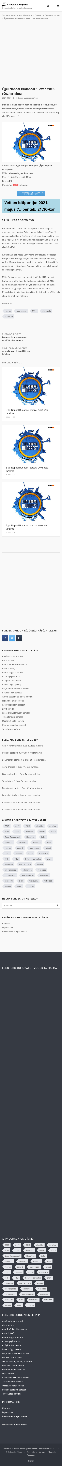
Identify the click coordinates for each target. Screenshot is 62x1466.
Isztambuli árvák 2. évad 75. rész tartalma (21, 795)
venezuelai (33, 880)
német (48, 848)
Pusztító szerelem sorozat (14, 724)
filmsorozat (30, 837)
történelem (44, 875)
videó (19, 886)
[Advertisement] (31, 53)
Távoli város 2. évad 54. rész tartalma (19, 781)
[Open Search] (48, 6)
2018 (28, 826)
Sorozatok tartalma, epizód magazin (17, 15)
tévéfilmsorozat (28, 875)
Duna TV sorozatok (12, 837)
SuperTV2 (9, 864)
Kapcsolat (6, 923)
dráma (53, 831)
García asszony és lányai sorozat (17, 696)
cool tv (42, 831)
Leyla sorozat (8, 708)
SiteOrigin (31, 1455)
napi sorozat (21, 311)
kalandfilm (23, 842)
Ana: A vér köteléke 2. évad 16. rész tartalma (22, 745)
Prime (30, 853)
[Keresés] (57, 905)
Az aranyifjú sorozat (11, 676)
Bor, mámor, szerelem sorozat (16, 688)
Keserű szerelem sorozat (13, 704)
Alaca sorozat (8, 660)
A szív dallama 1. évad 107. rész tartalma (21, 809)
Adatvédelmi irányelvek (36, 1452)
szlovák (40, 864)
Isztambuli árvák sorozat (13, 700)
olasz (7, 853)
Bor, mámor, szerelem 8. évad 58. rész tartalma (24, 759)
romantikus (43, 853)
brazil (17, 831)
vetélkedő (48, 880)
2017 (17, 826)
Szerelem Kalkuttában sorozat (16, 712)
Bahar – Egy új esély (11, 684)
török (21, 880)
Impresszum (7, 927)
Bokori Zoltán (20, 1424)
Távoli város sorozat (11, 728)
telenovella (46, 311)
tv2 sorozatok (10, 875)
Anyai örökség (8, 668)
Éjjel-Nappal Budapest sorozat (47, 15)
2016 (7, 826)
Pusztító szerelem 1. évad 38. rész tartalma (22, 752)
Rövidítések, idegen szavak (14, 931)
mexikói (20, 848)
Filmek (31, 1460)
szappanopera (25, 864)
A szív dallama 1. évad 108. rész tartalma (21, 802)
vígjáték (31, 886)
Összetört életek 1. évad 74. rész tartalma (21, 774)
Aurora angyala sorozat (13, 672)
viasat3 (8, 886)
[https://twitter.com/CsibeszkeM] (12, 638)
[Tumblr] (19, 638)
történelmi (9, 880)
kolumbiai (37, 842)
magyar (8, 311)
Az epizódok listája (31, 193)
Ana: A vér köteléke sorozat (14, 664)
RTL (6, 859)
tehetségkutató (11, 870)
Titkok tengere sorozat (12, 716)
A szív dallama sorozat (12, 656)
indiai (43, 837)
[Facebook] (5, 638)
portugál (19, 853)
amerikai (52, 826)
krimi (49, 842)
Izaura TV (9, 842)
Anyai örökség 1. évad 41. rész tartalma (20, 766)
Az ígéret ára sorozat (11, 680)
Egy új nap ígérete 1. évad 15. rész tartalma (22, 788)
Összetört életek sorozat (13, 720)
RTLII (34, 311)
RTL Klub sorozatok (33, 859)
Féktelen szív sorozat (12, 692)
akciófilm (39, 826)
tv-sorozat (9, 316)
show (49, 859)
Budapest (29, 831)
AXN (7, 831)
